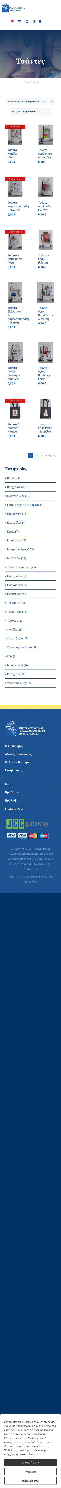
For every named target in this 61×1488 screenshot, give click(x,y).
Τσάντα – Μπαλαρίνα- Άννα (15, 258)
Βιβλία (11, 478)
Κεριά (11, 531)
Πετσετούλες (15, 594)
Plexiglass (13, 674)
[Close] (57, 1417)
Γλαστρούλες (16, 496)
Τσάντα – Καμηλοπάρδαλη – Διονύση (18, 206)
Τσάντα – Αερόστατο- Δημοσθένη (45, 153)
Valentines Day (17, 683)
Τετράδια (13, 603)
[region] (30, 1451)
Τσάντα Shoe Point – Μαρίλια (45, 427)
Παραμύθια (14, 576)
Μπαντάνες (14, 540)
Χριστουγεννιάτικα (19, 647)
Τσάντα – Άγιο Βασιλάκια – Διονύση (45, 313)
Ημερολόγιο (15, 514)
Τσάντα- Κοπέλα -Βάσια (13, 153)
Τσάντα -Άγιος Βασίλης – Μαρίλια (14, 373)
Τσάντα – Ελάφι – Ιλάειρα (43, 258)
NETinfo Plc (30, 869)
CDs (9, 656)
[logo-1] (13, 4)
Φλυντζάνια (15, 638)
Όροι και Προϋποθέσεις (23, 876)
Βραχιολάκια (15, 487)
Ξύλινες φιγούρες (18, 567)
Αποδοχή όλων (30, 1462)
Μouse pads (15, 665)
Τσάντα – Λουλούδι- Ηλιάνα (44, 206)
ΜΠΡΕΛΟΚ (14, 558)
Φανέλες (12, 629)
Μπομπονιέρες (17, 549)
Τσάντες (12, 620)
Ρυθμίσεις (30, 1471)
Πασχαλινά (14, 585)
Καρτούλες (14, 522)
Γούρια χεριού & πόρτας (23, 505)
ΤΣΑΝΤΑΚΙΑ (14, 612)
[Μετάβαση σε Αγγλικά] (12, 21)
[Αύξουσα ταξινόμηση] (52, 101)
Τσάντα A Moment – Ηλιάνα (14, 427)
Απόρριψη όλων (30, 1480)
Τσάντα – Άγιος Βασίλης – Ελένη (44, 373)
